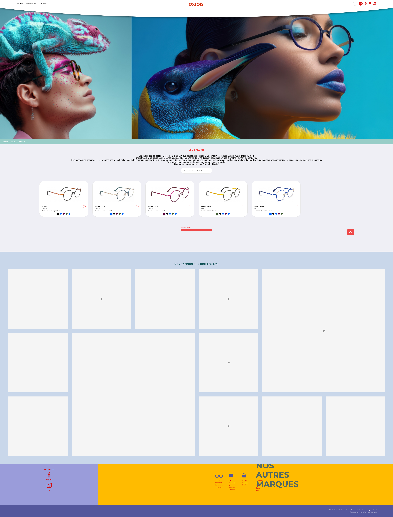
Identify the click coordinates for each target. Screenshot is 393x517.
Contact (232, 483)
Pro (361, 3)
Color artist (219, 485)
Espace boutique (245, 484)
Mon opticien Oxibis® (232, 487)
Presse (244, 480)
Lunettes (218, 487)
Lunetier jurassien (218, 481)
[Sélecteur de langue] (374, 3)
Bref (257, 491)
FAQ (230, 480)
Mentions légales (372, 512)
